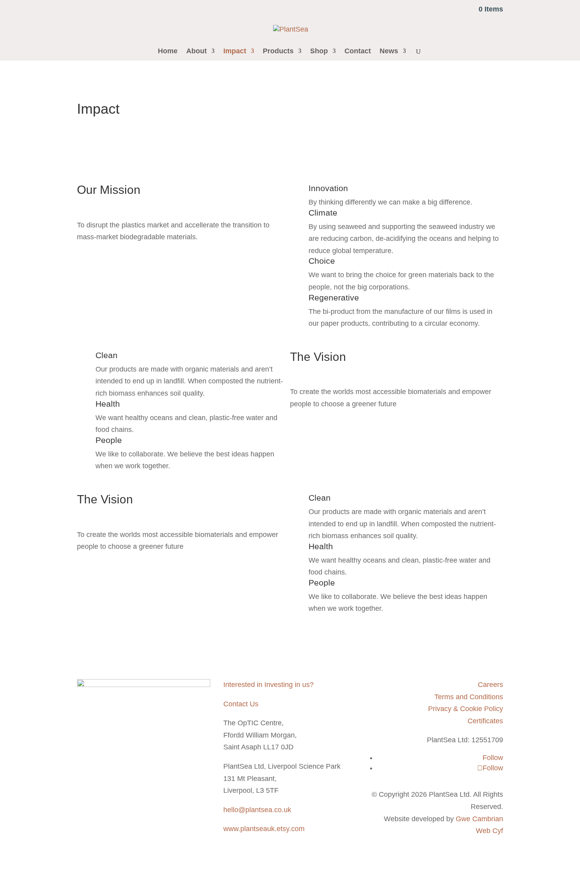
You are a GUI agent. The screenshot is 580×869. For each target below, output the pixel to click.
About (196, 51)
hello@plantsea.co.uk (257, 810)
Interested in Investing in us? (268, 685)
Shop (319, 51)
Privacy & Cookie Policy (465, 709)
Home (168, 51)
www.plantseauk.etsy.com (264, 829)
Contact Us (240, 704)
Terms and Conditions (468, 697)
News (389, 51)
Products (278, 51)
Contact (357, 51)
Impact (234, 51)
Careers (490, 685)
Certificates (485, 721)
